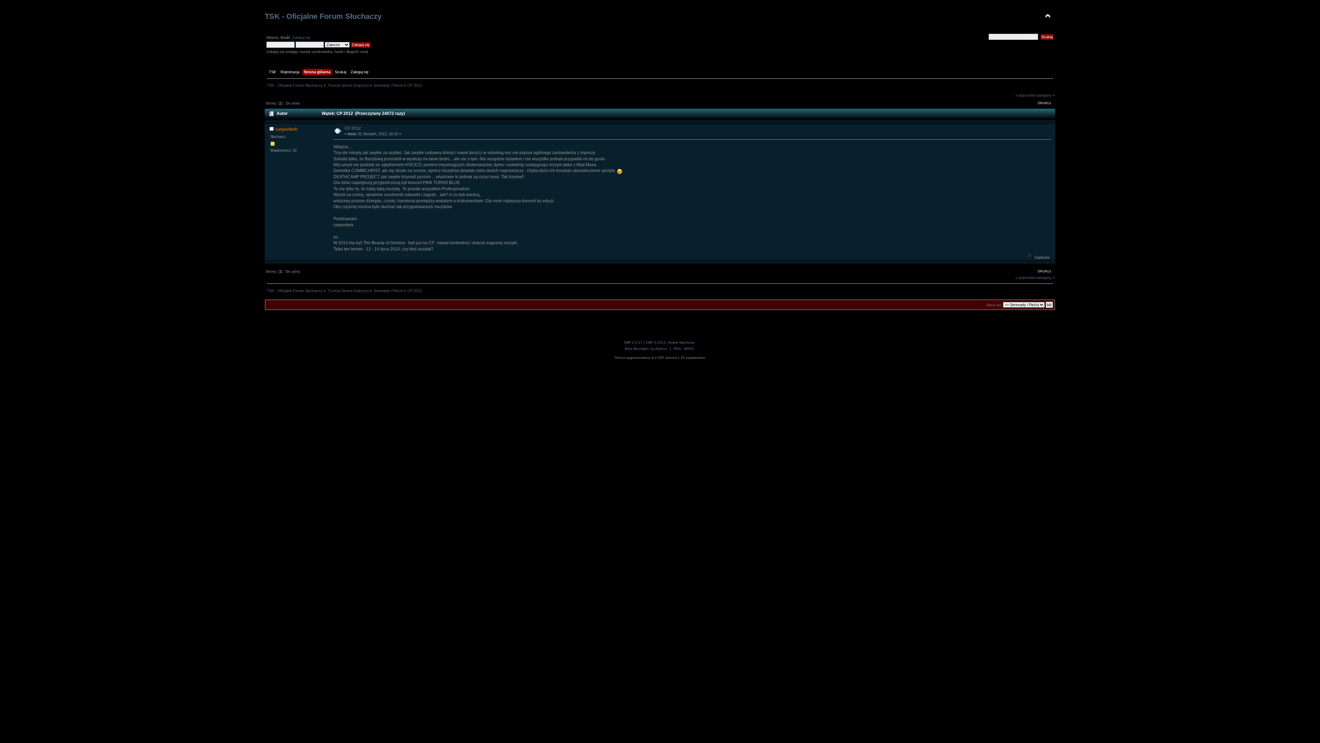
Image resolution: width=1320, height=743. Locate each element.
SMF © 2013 (656, 342)
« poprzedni (1025, 95)
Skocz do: (994, 305)
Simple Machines (681, 342)
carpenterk (286, 129)
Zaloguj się (301, 37)
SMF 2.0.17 (633, 342)
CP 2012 (352, 128)
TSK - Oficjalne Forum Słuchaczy (323, 16)
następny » (1045, 95)
